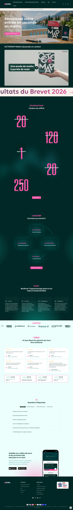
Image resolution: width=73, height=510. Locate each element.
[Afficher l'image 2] (36, 41)
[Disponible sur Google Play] (22, 468)
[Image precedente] (33, 41)
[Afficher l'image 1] (35, 41)
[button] (63, 4)
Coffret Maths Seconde (40, 406)
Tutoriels (38, 484)
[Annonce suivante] (56, 9)
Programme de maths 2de (41, 486)
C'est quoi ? (23, 406)
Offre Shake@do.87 (40, 494)
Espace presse (39, 492)
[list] (36, 379)
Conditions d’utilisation (39, 506)
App (21, 488)
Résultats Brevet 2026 (40, 490)
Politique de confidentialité (30, 506)
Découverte (23, 490)
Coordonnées (55, 506)
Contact (22, 492)
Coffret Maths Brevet (31, 406)
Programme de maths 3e (41, 488)
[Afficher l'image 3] (37, 41)
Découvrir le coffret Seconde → (12, 33)
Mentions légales (37, 507)
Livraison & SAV (49, 406)
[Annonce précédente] (17, 9)
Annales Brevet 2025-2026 (25, 484)
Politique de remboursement (20, 506)
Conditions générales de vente (63, 506)
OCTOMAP (8, 506)
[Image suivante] (40, 41)
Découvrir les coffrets (36, 267)
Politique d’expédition (48, 506)
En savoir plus (36, 197)
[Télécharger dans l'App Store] (13, 468)
